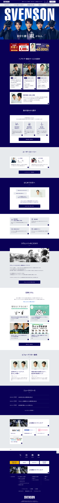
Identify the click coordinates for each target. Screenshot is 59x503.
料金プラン (33, 478)
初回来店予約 (47, 2)
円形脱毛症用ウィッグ (28, 491)
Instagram (26, 457)
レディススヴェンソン (36, 491)
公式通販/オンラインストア (38, 1)
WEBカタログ (32, 1)
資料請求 (28, 1)
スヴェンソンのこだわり (35, 479)
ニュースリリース (47, 479)
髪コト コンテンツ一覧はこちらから (28, 301)
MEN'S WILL (20, 491)
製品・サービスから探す (22, 478)
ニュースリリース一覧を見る (29, 410)
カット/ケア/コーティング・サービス (24, 483)
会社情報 (36, 488)
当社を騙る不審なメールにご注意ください (25, 405)
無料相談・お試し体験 (35, 476)
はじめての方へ (13, 476)
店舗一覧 (23, 1)
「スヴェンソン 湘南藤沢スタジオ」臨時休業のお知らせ (27, 401)
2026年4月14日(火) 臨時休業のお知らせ (25, 397)
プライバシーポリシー (25, 488)
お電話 (44, 2)
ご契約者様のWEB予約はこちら (53, 1)
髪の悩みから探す (21, 484)
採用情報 (31, 488)
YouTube (38, 457)
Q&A (26, 1)
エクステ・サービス (22, 481)
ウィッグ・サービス (22, 479)
